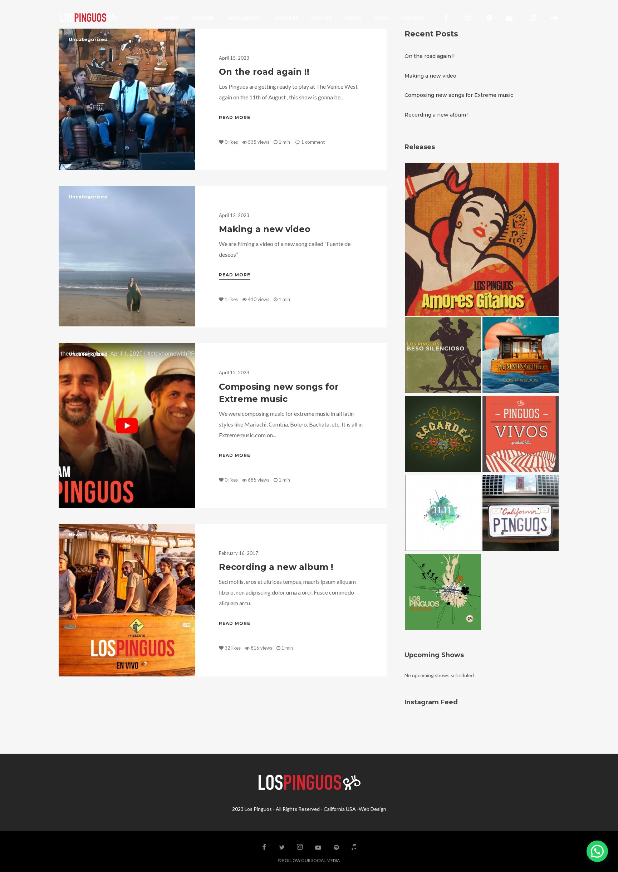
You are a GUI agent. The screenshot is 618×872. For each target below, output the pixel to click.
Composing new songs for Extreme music (458, 95)
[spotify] (489, 18)
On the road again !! (264, 71)
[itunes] (532, 18)
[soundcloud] (553, 18)
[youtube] (509, 18)
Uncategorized (88, 39)
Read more (234, 117)
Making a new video (264, 229)
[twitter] (282, 847)
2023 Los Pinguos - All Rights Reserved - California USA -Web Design (309, 809)
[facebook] (446, 18)
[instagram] (468, 18)
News (76, 534)
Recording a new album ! (276, 567)
